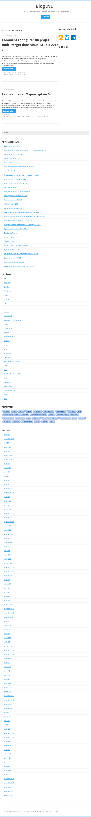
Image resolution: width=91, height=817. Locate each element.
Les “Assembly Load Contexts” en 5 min (17, 192)
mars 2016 (7, 770)
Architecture (8, 291)
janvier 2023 (8, 509)
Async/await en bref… (11, 171)
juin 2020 (7, 588)
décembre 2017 (9, 696)
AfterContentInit (8, 418)
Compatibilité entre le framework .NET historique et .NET (22, 225)
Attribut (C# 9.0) (14, 262)
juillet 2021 (7, 547)
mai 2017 (7, 721)
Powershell (7, 357)
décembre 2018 (9, 650)
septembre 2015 (9, 791)
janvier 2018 (8, 692)
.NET (4, 72)
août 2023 (7, 497)
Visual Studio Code (10, 390)
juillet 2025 (7, 447)
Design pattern (8, 328)
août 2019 (7, 621)
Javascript (7, 341)
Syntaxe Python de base (12, 249)
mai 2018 (7, 675)
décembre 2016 (9, 733)
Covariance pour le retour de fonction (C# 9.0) (19, 266)
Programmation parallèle (12, 361)
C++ (5, 307)
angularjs (16, 421)
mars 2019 (7, 638)
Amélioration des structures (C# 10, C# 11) (18, 221)
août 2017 (7, 712)
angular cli (7, 421)
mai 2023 (7, 505)
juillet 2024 (7, 468)
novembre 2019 (9, 613)
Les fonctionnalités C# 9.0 (12, 258)
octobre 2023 (8, 488)
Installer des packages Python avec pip (16, 245)
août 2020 (7, 580)
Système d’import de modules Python (16, 229)
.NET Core (38, 411)
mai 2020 (7, 592)
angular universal (27, 421)
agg (28, 418)
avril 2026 (7, 435)
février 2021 (8, 559)
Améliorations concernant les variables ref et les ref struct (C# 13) (25, 150)
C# (15, 72)
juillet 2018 (7, 667)
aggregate (36, 418)
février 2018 (8, 687)
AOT (52, 421)
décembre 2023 (9, 480)
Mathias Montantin (68, 29)
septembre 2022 (9, 522)
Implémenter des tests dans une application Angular (21, 254)
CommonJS (11, 117)
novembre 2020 (9, 571)
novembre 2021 (9, 538)
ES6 (26, 117)
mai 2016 (7, 762)
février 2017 (8, 729)
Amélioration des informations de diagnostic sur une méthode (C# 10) (26, 216)
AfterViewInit (20, 418)
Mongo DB (7, 353)
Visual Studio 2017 (20, 74)
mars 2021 (7, 555)
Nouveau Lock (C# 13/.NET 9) (14, 154)
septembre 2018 (9, 658)
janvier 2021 (8, 563)
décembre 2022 (9, 513)
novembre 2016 (9, 737)
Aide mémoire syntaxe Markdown (15, 179)
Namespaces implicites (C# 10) (14, 208)
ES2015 (18, 117)
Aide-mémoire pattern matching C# (15, 183)
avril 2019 (7, 634)
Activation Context (62, 414)
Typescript (6, 114)
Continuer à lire (8, 69)
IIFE (29, 117)
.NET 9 (29, 411)
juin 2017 (7, 716)
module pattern (36, 117)
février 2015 (8, 795)
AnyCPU (45, 421)
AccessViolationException (39, 414)
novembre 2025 (9, 439)
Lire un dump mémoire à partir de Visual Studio (19, 167)
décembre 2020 (9, 567)
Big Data (6, 299)
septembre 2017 (9, 708)
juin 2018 (7, 671)
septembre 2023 (9, 493)
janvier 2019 (8, 646)
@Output (25, 414)
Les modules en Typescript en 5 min (29, 94)
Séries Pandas (9, 237)
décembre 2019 (9, 609)
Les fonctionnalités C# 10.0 (13, 200)
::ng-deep (71, 411)
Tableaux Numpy (9, 241)
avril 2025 (7, 451)
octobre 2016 (8, 741)
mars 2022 (7, 530)
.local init (6, 411)
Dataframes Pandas (10, 233)
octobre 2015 (8, 787)
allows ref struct (65, 418)
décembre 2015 (9, 779)
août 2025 (7, 443)
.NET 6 (21, 411)
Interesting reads (9, 336)
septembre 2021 (9, 542)
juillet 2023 (7, 501)
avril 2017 (7, 725)
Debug (6, 324)
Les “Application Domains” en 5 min (15, 196)
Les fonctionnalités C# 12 (12, 158)
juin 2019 (7, 629)
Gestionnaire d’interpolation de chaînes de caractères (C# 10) (24, 212)
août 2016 (7, 750)
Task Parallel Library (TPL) (12, 374)
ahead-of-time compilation (50, 418)
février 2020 (8, 605)
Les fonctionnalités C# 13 (12, 146)
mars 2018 (7, 683)
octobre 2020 (8, 576)
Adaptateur (74, 414)
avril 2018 (7, 679)
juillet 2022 (7, 526)
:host (79, 411)
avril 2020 (7, 596)
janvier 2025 (8, 459)
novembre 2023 (9, 484)
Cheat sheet (8, 316)
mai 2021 (7, 551)
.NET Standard (8, 74)
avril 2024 (7, 476)
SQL (5, 370)
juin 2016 (7, 758)
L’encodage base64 (10, 187)
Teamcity (7, 378)
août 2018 (7, 663)
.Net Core (10, 72)
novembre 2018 (9, 654)
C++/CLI (6, 312)
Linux (5, 349)
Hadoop (6, 332)
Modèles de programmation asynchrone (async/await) (21, 175)
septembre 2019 (9, 617)
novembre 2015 (9, 783)
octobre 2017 (8, 704)
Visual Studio (21, 72)
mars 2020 (7, 600)
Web (5, 395)
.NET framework (48, 411)
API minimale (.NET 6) (11, 204)
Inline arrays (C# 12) (10, 162)
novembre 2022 (9, 517)
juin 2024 (7, 472)
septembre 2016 (9, 746)
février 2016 (8, 775)
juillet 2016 (7, 754)
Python (6, 366)
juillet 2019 (7, 625)
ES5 (22, 117)
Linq (5, 345)
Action (51, 414)
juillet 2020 (7, 584)
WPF (5, 399)
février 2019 (8, 642)
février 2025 (8, 455)
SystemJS (45, 117)
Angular (6, 287)
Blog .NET (45, 6)
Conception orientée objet (12, 320)
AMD (5, 117)
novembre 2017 (9, 700)
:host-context (7, 414)
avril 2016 (7, 766)
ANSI (37, 421)
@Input (17, 414)
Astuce (6, 295)
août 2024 (7, 464)
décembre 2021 (9, 534)
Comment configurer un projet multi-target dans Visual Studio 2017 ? (30, 45)
